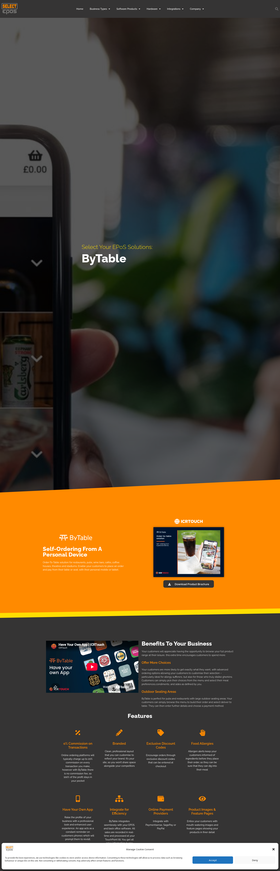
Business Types (98, 8)
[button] (273, 849)
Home (79, 8)
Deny (255, 860)
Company (195, 8)
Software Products (127, 8)
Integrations (173, 8)
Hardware (152, 8)
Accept (213, 860)
